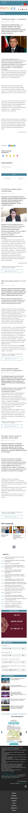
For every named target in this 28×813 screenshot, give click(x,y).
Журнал (14, 793)
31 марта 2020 (6, 21)
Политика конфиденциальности (8, 778)
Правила (14, 800)
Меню (3, 13)
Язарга (14, 174)
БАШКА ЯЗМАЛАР (14, 610)
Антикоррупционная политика (7, 773)
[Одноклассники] (11, 146)
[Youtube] (22, 10)
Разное (14, 810)
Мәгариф (13, 21)
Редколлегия (14, 798)
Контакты (14, 805)
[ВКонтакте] (9, 146)
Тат (22, 4)
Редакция (14, 795)
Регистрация (22, 6)
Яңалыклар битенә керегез (10, 271)
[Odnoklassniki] (24, 10)
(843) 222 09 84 (23, 783)
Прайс (14, 803)
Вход (26, 6)
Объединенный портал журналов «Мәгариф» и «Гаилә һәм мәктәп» (13, 2)
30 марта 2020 (6, 193)
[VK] (19, 10)
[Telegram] (26, 10)
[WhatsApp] (13, 146)
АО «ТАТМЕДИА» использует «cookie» (9, 774)
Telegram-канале (6, 267)
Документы (14, 808)
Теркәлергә (20, 178)
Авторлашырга (7, 178)
